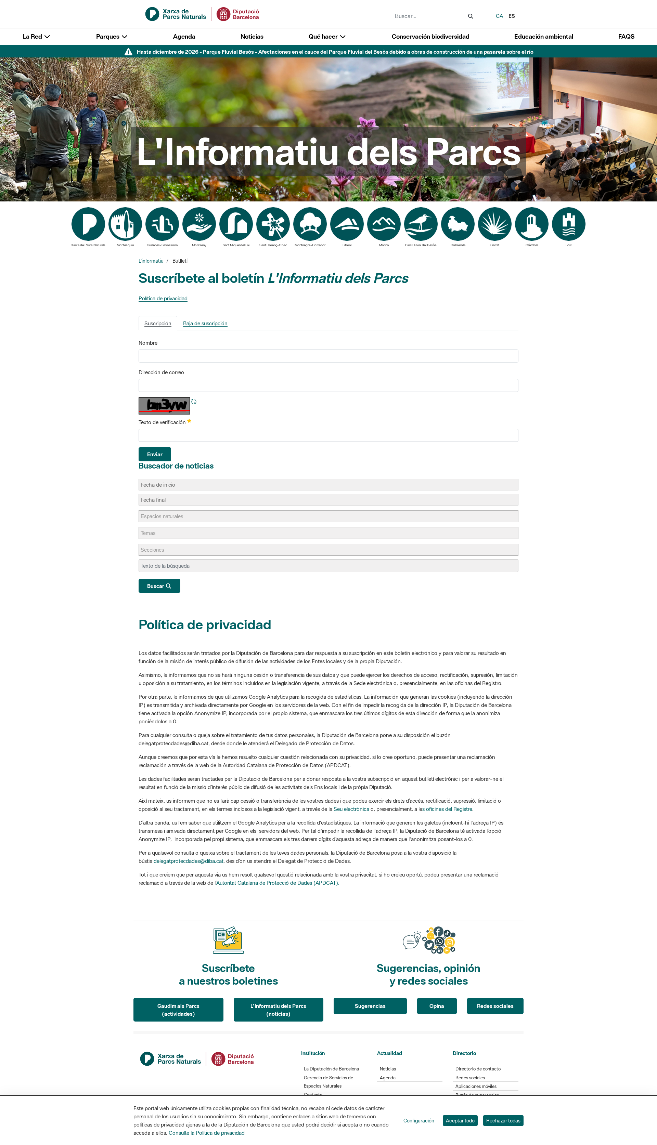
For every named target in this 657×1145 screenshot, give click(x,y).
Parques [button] (108, 36)
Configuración (418, 1120)
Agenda (184, 36)
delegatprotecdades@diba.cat (188, 860)
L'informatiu (151, 261)
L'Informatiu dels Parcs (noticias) (278, 1009)
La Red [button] (33, 36)
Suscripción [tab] (157, 323)
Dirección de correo (161, 372)
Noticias (252, 36)
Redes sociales (495, 1005)
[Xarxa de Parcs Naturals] (202, 13)
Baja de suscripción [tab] (205, 323)
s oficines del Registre (447, 808)
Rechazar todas (503, 1120)
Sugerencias (370, 1005)
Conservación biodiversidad (430, 36)
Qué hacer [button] (324, 36)
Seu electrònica (351, 808)
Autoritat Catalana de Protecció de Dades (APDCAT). (277, 882)
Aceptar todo (460, 1120)
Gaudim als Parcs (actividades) (178, 1009)
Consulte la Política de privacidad (207, 1132)
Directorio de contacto (478, 1069)
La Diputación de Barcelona (331, 1069)
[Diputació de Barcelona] (197, 1058)
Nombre (148, 342)
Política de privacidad (163, 298)
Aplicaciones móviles (476, 1086)
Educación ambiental (543, 36)
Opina (436, 1005)
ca (499, 15)
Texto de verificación (165, 421)
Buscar (156, 585)
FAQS (626, 36)
